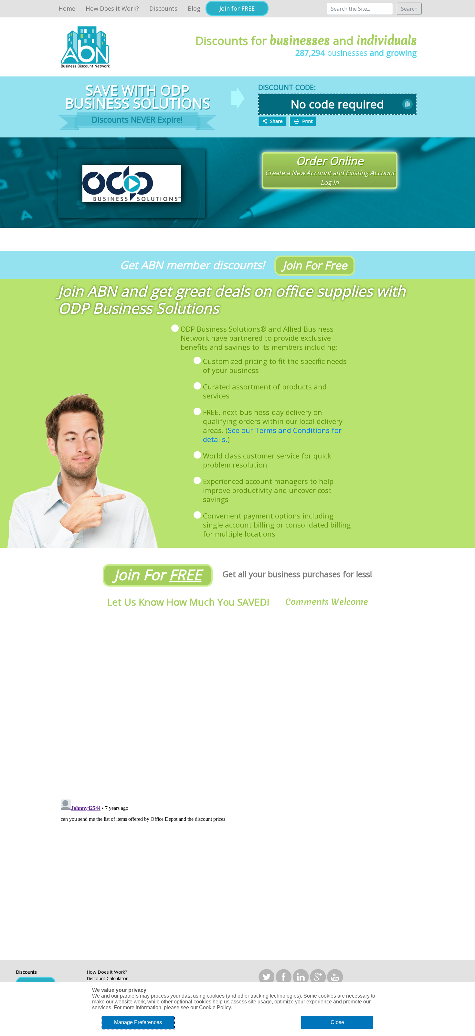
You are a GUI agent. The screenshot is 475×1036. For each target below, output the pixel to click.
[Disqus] (237, 704)
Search (409, 8)
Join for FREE (237, 8)
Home (66, 8)
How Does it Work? (112, 8)
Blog (194, 8)
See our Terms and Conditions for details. (272, 434)
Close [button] (337, 1022)
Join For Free (315, 265)
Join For (158, 574)
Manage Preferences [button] (138, 1022)
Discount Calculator (107, 978)
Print (307, 121)
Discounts (163, 8)
